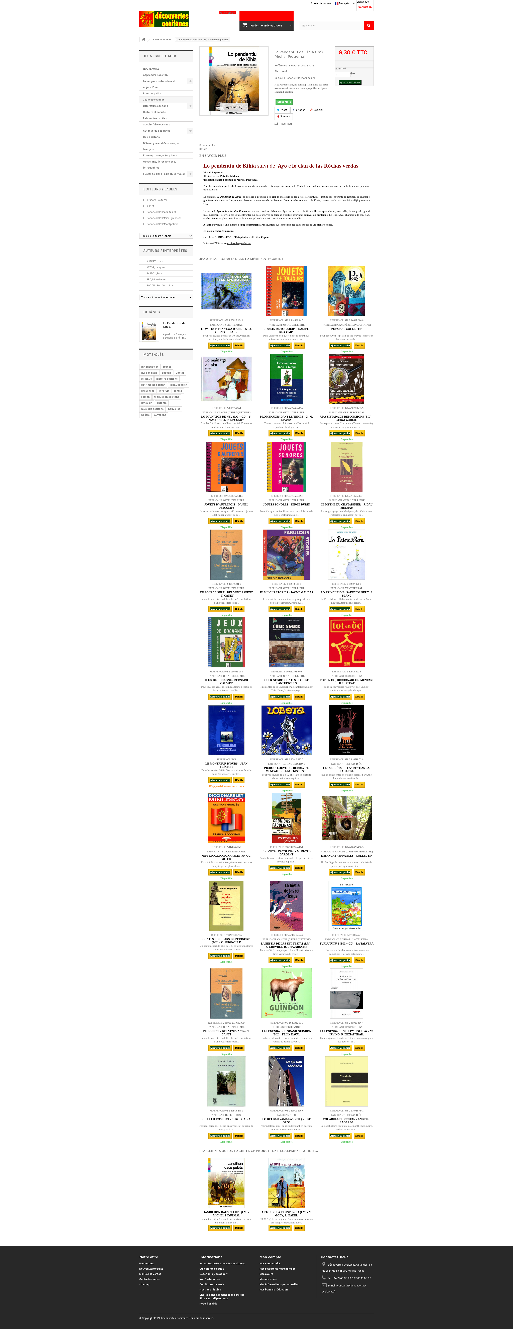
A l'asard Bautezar (156, 199)
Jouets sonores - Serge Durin (286, 504)
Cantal (180, 372)
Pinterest (284, 116)
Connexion (365, 6)
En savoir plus (207, 145)
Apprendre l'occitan (155, 74)
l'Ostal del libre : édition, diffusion (164, 173)
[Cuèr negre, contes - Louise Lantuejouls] (287, 642)
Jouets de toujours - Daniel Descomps (286, 330)
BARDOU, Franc (154, 273)
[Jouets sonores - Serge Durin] (287, 467)
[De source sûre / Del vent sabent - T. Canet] (226, 555)
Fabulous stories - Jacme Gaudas (286, 592)
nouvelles (174, 408)
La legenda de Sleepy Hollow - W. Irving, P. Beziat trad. (347, 1033)
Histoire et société (154, 112)
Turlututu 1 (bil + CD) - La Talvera (347, 943)
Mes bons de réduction (274, 1289)
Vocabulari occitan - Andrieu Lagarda (347, 1121)
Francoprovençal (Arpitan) (160, 155)
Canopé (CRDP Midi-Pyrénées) (163, 218)
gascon (166, 372)
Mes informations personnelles (279, 1284)
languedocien (150, 366)
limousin (146, 402)
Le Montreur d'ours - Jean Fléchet (226, 765)
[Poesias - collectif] (347, 291)
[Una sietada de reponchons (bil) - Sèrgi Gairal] (347, 379)
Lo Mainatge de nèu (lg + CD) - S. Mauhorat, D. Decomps (226, 418)
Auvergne (160, 414)
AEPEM (150, 205)
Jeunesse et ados (154, 99)
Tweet (283, 109)
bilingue (146, 378)
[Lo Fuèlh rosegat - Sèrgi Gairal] (226, 1081)
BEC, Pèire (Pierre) (156, 279)
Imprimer (286, 123)
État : (278, 71)
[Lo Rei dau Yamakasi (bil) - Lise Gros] (287, 1081)
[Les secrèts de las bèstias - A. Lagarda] (347, 730)
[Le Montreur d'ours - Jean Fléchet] (226, 730)
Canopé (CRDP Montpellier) (162, 224)
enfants (162, 402)
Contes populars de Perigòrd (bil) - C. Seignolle (226, 941)
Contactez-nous (321, 3)
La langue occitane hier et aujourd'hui (159, 84)
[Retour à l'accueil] (143, 39)
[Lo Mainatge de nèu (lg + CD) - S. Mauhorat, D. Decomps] (226, 379)
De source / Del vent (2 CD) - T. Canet (226, 1033)
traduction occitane (166, 396)
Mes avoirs (266, 1273)
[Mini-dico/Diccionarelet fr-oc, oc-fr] (226, 818)
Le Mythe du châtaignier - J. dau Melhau (347, 506)
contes (178, 390)
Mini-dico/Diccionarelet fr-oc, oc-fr (226, 857)
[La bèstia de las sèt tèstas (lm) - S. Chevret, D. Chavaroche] (287, 906)
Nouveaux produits (151, 1268)
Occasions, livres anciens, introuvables (159, 164)
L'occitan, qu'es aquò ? (213, 1273)
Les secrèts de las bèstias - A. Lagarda (346, 770)
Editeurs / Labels (160, 189)
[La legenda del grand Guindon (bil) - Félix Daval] (287, 993)
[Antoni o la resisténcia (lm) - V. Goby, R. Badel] (287, 1183)
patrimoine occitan (153, 384)
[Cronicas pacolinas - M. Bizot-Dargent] (287, 818)
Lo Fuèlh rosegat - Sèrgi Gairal (226, 1119)
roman (145, 396)
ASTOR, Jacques (155, 267)
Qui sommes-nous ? (211, 1268)
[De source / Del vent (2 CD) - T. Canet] (226, 993)
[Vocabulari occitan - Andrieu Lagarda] (347, 1081)
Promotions (146, 1263)
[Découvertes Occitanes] (176, 19)
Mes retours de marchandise (277, 1268)
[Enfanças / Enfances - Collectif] (347, 818)
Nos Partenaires (209, 1279)
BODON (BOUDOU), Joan (160, 285)
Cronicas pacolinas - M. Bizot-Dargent (287, 853)
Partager (299, 109)
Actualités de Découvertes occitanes (222, 1263)
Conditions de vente (211, 1284)
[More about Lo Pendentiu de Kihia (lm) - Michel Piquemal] (149, 332)
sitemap (144, 1284)
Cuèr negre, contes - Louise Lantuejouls (286, 682)
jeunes (167, 366)
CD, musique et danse (156, 130)
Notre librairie (208, 1303)
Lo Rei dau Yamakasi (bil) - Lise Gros (286, 1121)
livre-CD (164, 390)
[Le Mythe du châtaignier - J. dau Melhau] (347, 467)
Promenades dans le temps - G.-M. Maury (286, 418)
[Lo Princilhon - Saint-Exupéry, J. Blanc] (347, 555)
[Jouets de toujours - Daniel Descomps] (287, 291)
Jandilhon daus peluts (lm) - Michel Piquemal (226, 1214)
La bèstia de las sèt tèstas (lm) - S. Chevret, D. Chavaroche (286, 945)
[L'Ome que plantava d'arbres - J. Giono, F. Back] (226, 291)
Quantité (340, 68)
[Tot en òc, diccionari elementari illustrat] (347, 642)
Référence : (281, 65)
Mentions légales (210, 1289)
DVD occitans (151, 136)
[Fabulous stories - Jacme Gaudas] (287, 555)
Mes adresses (268, 1279)
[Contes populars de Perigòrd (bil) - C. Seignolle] (226, 906)
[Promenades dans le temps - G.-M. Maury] (287, 379)
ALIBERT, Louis (154, 261)
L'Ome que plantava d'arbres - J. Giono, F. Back (226, 330)
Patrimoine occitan (155, 118)
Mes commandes (270, 1263)
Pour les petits (152, 93)
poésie (145, 414)
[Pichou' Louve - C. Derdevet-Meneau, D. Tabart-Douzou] (287, 730)
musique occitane (152, 408)
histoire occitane (167, 378)
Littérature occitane (155, 105)
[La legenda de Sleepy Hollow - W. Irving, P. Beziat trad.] (347, 993)
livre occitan (149, 372)
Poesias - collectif (346, 328)
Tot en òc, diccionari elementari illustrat (346, 682)
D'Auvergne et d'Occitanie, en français (161, 146)
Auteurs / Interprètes (165, 250)
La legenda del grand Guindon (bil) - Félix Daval (286, 1033)
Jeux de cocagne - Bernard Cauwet (226, 682)
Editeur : (280, 77)
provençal (147, 390)
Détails (203, 148)
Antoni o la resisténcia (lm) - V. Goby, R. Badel (286, 1214)
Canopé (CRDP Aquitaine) (161, 212)
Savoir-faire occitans (156, 124)
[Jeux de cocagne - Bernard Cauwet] (226, 642)
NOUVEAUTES (151, 68)
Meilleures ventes (150, 1273)
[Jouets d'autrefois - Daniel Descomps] (226, 467)
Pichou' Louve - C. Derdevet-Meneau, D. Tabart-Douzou (286, 770)
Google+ (318, 109)
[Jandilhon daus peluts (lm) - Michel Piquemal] (226, 1183)
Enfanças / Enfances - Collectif (346, 855)
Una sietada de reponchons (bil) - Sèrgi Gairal (346, 418)
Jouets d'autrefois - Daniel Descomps (226, 506)
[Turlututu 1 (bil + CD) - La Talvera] (347, 906)
